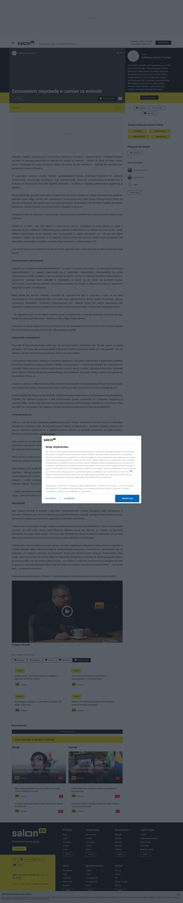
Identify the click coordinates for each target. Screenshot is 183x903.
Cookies (60, 491)
